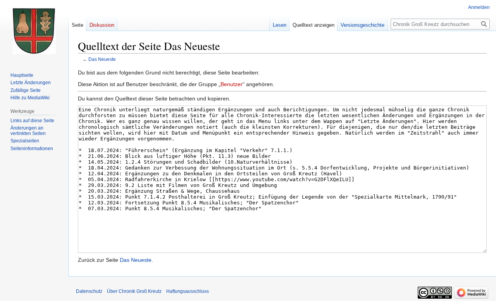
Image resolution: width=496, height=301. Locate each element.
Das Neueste (102, 59)
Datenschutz (89, 291)
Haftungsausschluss (187, 291)
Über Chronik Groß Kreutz (134, 291)
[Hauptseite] (34, 31)
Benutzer (231, 84)
